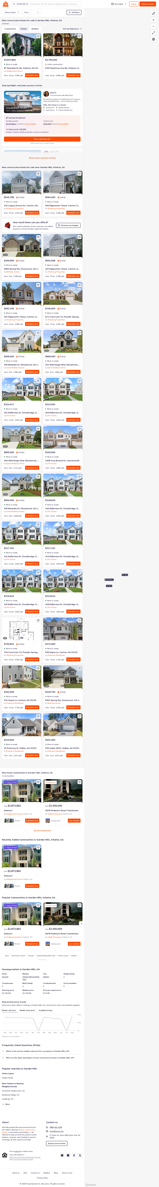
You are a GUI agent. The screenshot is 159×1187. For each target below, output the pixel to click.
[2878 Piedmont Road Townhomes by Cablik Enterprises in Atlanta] (62, 791)
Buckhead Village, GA (10, 1095)
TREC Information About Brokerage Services (24, 1157)
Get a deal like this (42, 139)
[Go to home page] (5, 4)
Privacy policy (42, 1178)
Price (26, 12)
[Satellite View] (153, 39)
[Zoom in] (153, 19)
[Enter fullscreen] (153, 32)
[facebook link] (74, 1155)
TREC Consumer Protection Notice (21, 1159)
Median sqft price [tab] (9, 1010)
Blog (56, 1173)
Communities (10, 29)
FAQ (25, 1173)
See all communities (42, 830)
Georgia (31, 956)
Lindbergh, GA (7, 1099)
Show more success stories (42, 158)
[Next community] (81, 923)
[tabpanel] (42, 1023)
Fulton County (63, 956)
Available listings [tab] (45, 1010)
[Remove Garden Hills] (27, 4)
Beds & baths (10, 12)
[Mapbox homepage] (90, 1184)
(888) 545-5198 (56, 1127)
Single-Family (7, 1078)
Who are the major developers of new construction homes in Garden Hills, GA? (40, 1058)
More (7, 1104)
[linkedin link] (68, 1155)
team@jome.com (57, 1131)
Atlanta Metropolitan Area (46, 956)
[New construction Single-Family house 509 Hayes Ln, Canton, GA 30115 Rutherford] (62, 629)
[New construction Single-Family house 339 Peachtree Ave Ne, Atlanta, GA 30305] (62, 45)
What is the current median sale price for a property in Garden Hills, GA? (37, 1051)
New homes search (18, 956)
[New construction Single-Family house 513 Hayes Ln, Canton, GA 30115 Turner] (21, 677)
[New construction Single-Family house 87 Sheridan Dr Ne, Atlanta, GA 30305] (21, 45)
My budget (119, 4)
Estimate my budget (70, 225)
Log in (134, 4)
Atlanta (73, 956)
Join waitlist (74, 820)
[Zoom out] (153, 26)
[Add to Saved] (38, 36)
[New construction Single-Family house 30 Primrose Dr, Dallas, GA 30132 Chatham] (21, 725)
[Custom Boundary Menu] (153, 13)
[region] (121, 597)
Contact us (35, 1173)
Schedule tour (32, 75)
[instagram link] (62, 1155)
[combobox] (55, 3)
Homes (24, 29)
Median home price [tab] (27, 1010)
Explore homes (147, 4)
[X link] (80, 1155)
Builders (35, 29)
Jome (7, 956)
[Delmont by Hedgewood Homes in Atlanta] (21, 791)
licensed (17, 1151)
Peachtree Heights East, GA (13, 1091)
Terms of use (67, 1173)
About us (16, 1173)
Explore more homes (56, 1143)
